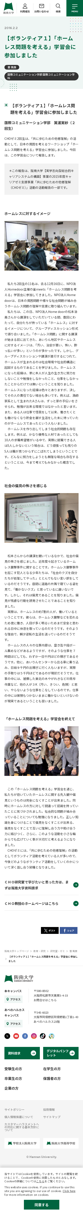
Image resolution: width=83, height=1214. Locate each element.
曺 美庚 (12, 67)
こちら (40, 1181)
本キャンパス (13, 991)
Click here (69, 1191)
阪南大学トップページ (16, 951)
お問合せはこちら (45, 1000)
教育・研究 (39, 951)
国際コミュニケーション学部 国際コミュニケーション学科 (41, 76)
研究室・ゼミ (57, 951)
